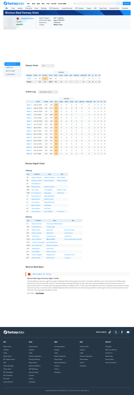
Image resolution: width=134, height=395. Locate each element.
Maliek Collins (36, 230)
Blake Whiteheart (49, 196)
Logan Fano (67, 236)
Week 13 (29, 137)
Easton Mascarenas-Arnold (73, 239)
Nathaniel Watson (51, 242)
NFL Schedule (7, 375)
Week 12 (29, 134)
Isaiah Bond (47, 193)
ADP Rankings (33, 369)
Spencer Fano (35, 199)
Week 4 (29, 111)
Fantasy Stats (33, 346)
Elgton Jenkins (35, 205)
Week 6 (29, 118)
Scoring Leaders (59, 346)
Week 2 (29, 105)
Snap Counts (103, 8)
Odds (5, 353)
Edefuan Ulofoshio (52, 245)
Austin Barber (48, 211)
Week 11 (29, 131)
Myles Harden (36, 258)
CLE (35, 78)
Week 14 (29, 141)
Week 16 (29, 147)
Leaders (20, 8)
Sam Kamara (68, 233)
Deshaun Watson (36, 177)
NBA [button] (38, 4)
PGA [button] (48, 4)
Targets (88, 8)
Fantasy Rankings (34, 359)
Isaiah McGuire (36, 227)
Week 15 (29, 144)
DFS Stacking (79, 8)
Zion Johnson (35, 202)
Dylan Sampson (49, 180)
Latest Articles (8, 382)
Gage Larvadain (49, 187)
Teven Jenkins (35, 208)
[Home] (13, 3)
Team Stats (7, 369)
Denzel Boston (35, 187)
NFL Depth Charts (9, 359)
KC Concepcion (36, 193)
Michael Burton (36, 183)
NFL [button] (28, 4)
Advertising (109, 356)
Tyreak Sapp (50, 227)
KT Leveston (60, 211)
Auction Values (33, 372)
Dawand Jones (48, 199)
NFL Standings (8, 372)
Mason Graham (36, 233)
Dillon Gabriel (61, 177)
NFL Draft (6, 379)
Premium (126, 3)
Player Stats (7, 346)
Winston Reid (50, 239)
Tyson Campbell (37, 255)
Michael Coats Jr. (69, 255)
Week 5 (29, 115)
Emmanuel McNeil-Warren (54, 224)
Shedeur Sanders (49, 177)
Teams (31, 379)
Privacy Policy (109, 359)
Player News (7, 356)
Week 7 (29, 121)
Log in (118, 3)
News (36, 8)
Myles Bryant (50, 258)
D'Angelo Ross (50, 255)
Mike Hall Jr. (50, 233)
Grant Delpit (36, 251)
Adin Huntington (69, 230)
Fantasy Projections (35, 356)
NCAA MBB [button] (62, 4)
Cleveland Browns (27, 18)
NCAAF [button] (54, 4)
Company (108, 346)
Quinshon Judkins (36, 180)
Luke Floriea (60, 193)
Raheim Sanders (62, 180)
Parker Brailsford (49, 202)
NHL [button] (43, 4)
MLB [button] (33, 4)
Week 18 (29, 154)
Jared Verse (35, 236)
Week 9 (29, 128)
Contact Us (108, 353)
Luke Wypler (47, 205)
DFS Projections (54, 8)
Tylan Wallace (48, 190)
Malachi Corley (61, 190)
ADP (95, 8)
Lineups (31, 375)
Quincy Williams (37, 239)
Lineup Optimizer (67, 8)
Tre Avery (67, 258)
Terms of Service (110, 363)
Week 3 (29, 108)
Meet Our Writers (111, 350)
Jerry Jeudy (35, 190)
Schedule (125, 8)
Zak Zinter (47, 208)
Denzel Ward (36, 248)
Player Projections (60, 356)
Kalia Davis (49, 230)
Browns (48, 274)
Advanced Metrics (35, 366)
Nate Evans (50, 248)
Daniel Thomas (51, 251)
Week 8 (29, 124)
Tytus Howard (35, 211)
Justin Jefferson (37, 245)
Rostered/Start (114, 8)
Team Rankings (8, 366)
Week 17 (29, 150)
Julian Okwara (50, 236)
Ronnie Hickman (37, 224)
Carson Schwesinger (38, 242)
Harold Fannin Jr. (36, 196)
